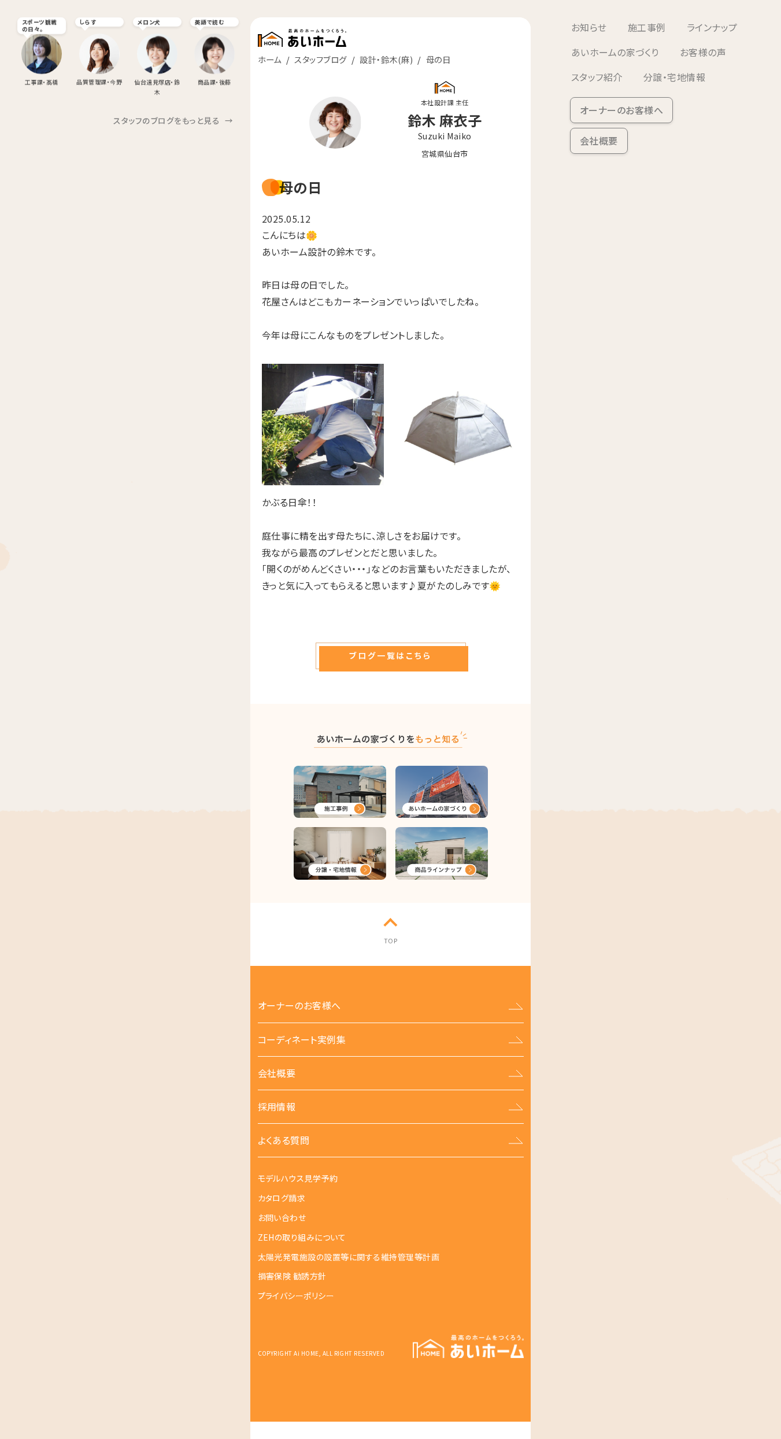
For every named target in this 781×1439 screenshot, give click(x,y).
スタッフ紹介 (597, 77)
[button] (391, 656)
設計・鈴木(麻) (386, 59)
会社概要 (599, 140)
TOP (390, 940)
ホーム (270, 59)
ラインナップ (712, 27)
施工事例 (647, 27)
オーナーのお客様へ (621, 110)
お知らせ (589, 27)
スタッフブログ (320, 59)
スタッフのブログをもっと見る (173, 120)
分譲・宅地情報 (674, 77)
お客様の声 (703, 52)
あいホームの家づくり (615, 52)
